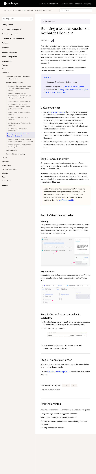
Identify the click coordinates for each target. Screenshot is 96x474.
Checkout (29, 10)
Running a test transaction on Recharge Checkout (17, 135)
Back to (49, 3)
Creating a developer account (52, 428)
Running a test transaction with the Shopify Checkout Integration (20, 140)
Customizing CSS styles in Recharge (17, 129)
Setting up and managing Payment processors (58, 417)
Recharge (7, 10)
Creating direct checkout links (19, 101)
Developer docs (67, 3)
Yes (66, 385)
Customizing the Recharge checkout (18, 119)
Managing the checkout (44, 10)
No (74, 385)
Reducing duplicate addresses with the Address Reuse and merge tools (19, 88)
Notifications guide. (66, 200)
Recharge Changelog (83, 3)
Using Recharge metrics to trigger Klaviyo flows (59, 414)
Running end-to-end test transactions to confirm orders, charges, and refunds (19, 96)
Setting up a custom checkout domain (19, 113)
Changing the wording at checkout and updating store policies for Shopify (19, 106)
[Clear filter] (30, 18)
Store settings (18, 10)
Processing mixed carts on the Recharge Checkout (19, 146)
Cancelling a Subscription (57, 372)
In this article (50, 21)
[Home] (11, 3)
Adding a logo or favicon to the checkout (19, 124)
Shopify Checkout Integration (72, 87)
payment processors (56, 112)
